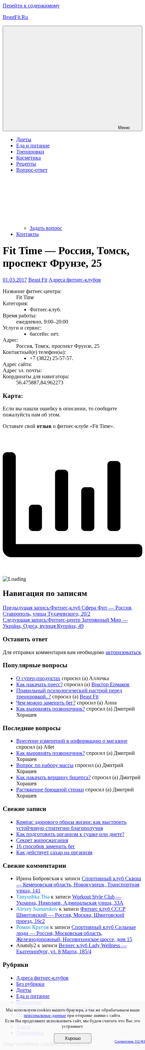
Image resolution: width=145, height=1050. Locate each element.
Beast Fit (37, 280)
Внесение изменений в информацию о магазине (71, 741)
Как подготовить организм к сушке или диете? (70, 834)
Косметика (28, 158)
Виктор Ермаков (110, 684)
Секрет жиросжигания (42, 840)
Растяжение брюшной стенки (50, 789)
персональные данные (45, 1015)
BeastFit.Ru (15, 17)
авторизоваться (123, 652)
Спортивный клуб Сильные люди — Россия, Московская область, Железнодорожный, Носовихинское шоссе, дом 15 (76, 933)
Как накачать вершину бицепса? (53, 777)
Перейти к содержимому (31, 5)
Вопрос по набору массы (45, 765)
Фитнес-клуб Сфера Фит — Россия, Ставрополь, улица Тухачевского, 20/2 (68, 611)
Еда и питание (33, 145)
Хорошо (73, 1038)
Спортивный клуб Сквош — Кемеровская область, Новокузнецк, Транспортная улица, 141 (78, 884)
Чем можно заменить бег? (46, 703)
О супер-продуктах (38, 678)
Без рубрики (30, 984)
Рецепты (26, 164)
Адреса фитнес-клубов (75, 280)
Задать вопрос (46, 228)
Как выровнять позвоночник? (50, 709)
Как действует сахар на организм (54, 852)
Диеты (23, 139)
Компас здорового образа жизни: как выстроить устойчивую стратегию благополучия (71, 825)
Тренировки (30, 151)
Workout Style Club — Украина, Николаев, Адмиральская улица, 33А (69, 900)
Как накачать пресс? (39, 684)
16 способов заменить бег (45, 846)
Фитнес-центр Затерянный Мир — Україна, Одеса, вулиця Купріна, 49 (65, 623)
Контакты (27, 234)
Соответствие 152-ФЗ (130, 1041)
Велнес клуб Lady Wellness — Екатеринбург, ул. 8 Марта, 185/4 (71, 948)
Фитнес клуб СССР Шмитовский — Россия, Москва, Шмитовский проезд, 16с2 (70, 915)
